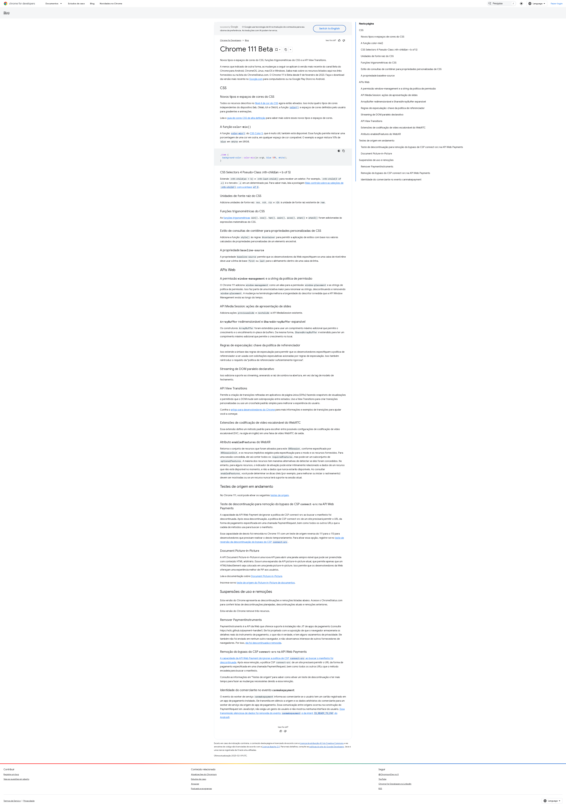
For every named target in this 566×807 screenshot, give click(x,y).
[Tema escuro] (339, 150)
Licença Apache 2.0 (271, 746)
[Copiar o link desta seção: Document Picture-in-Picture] (262, 551)
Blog (92, 3)
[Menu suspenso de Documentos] (61, 3)
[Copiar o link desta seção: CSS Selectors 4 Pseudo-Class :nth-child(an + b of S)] (294, 172)
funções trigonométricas (236, 217)
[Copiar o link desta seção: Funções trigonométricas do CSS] (268, 211)
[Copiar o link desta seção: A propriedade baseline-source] (267, 250)
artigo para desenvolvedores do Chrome (253, 409)
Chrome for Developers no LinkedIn (395, 783)
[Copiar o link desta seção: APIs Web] (238, 270)
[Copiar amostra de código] (343, 150)
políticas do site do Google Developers (326, 746)
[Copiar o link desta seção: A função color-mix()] (254, 127)
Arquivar (195, 783)
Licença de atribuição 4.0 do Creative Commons (321, 743)
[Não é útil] (344, 40)
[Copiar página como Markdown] (286, 49)
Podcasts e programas (201, 788)
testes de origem (279, 495)
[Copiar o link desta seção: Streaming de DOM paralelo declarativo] (277, 369)
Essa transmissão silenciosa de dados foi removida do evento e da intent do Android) (282, 713)
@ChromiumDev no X (389, 774)
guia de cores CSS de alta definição (246, 118)
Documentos (52, 3)
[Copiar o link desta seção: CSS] (229, 88)
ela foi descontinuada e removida (263, 643)
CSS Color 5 (256, 133)
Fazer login (557, 3)
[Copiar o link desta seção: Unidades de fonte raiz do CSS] (264, 196)
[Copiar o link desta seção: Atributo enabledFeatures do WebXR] (273, 442)
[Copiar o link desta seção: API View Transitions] (250, 388)
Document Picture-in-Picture (266, 576)
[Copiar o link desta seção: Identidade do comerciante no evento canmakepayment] (298, 690)
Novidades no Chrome (111, 3)
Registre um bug (11, 774)
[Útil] (339, 40)
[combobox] (501, 3)
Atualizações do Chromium (204, 774)
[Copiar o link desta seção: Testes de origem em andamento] (276, 487)
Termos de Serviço (12, 801)
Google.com (256, 79)
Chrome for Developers (230, 40)
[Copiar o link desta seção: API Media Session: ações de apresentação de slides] (294, 306)
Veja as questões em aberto (16, 779)
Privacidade (28, 801)
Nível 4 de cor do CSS (266, 103)
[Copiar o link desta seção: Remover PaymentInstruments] (265, 620)
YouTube (382, 779)
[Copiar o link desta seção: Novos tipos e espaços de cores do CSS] (277, 97)
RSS (380, 788)
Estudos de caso (76, 3)
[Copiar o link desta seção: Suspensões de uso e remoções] (275, 592)
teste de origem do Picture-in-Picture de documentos (266, 582)
